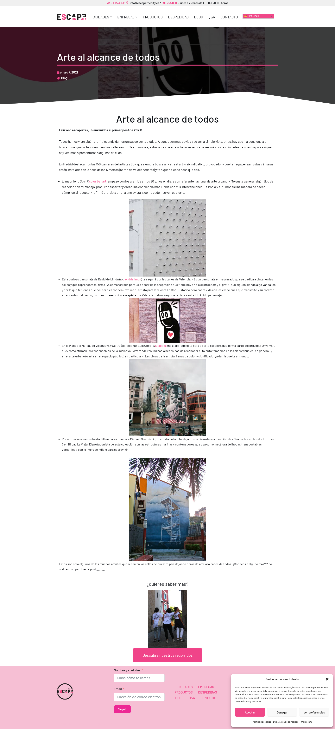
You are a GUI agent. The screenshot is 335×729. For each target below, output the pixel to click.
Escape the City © (70, 724)
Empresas (206, 687)
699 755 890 (169, 3)
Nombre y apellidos (127, 670)
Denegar (282, 712)
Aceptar (250, 712)
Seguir (122, 709)
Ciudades (185, 687)
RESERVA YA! (117, 3)
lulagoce (161, 345)
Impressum (306, 721)
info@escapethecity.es (144, 3)
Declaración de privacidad (286, 721)
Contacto (229, 17)
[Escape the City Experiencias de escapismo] (71, 17)
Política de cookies (261, 721)
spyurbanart (97, 181)
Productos (153, 17)
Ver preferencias (314, 712)
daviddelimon (132, 279)
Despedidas (178, 17)
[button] (327, 679)
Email (118, 689)
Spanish (253, 16)
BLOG (198, 17)
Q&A (211, 17)
